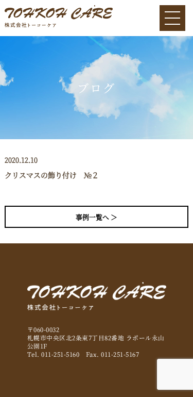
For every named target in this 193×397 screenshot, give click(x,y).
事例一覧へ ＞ (96, 217)
